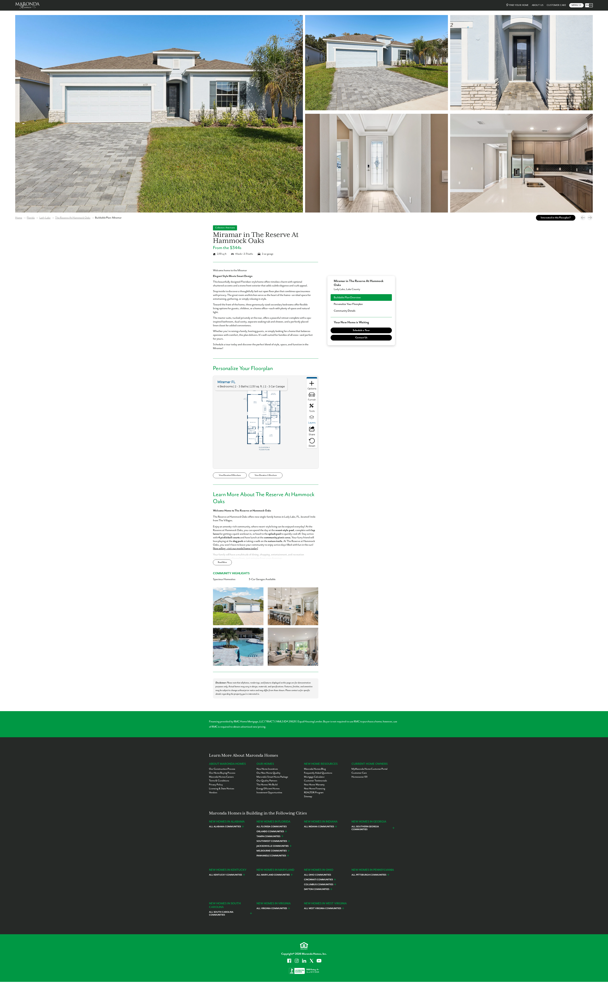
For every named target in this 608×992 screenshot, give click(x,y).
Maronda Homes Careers (221, 777)
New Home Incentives (267, 769)
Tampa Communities (268, 836)
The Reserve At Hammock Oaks (72, 217)
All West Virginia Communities (322, 908)
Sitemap (308, 796)
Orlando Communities (270, 831)
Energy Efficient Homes (268, 788)
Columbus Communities (318, 884)
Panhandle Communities (271, 855)
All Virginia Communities (271, 908)
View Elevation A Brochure (266, 475)
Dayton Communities (316, 889)
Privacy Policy (216, 784)
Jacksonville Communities (272, 846)
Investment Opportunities (269, 792)
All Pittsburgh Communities (369, 875)
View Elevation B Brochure (230, 475)
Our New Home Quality (268, 773)
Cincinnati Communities (318, 879)
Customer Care (556, 5)
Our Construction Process (222, 769)
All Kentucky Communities (225, 875)
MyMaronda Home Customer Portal (369, 769)
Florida (31, 217)
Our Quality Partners (266, 780)
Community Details (344, 310)
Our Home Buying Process (222, 773)
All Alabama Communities (225, 826)
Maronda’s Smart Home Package (272, 777)
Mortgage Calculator (314, 777)
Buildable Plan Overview (347, 297)
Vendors (213, 792)
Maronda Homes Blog (315, 769)
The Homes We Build (267, 784)
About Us (538, 5)
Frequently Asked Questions (318, 773)
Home (18, 217)
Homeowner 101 (359, 777)
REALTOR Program (313, 792)
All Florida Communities (271, 826)
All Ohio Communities (317, 875)
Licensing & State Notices (221, 788)
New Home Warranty (314, 784)
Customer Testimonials (315, 780)
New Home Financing (314, 788)
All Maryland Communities (273, 875)
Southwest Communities (271, 841)
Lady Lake (45, 217)
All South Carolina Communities (221, 913)
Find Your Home (519, 5)
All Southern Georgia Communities (365, 828)
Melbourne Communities (271, 851)
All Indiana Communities (319, 826)
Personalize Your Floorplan (348, 304)
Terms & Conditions (219, 780)
